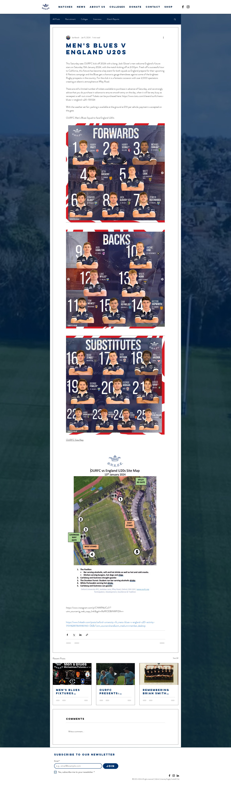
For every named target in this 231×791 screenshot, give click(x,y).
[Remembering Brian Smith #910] (159, 674)
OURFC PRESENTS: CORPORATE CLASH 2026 (110, 691)
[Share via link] (87, 635)
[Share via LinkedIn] (80, 635)
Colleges (84, 19)
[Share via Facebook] (67, 635)
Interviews (97, 19)
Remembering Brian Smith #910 (156, 691)
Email (57, 761)
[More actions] (163, 37)
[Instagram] (188, 7)
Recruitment (70, 19)
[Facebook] (183, 7)
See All (175, 658)
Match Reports (113, 19)
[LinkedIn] (177, 775)
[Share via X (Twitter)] (74, 635)
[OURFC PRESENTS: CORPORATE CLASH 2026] (115, 674)
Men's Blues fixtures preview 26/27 (70, 691)
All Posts (56, 19)
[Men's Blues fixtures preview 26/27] (72, 674)
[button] (65, 7)
